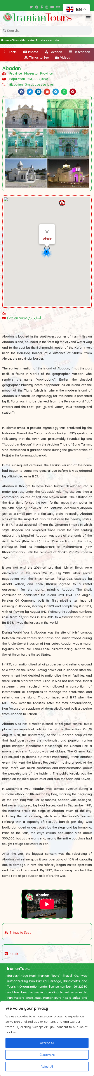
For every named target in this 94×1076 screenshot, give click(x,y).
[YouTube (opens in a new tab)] (52, 7)
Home (5, 40)
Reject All (47, 1067)
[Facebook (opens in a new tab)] (37, 7)
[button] (88, 17)
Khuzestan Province (34, 40)
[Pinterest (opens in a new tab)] (42, 7)
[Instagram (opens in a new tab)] (46, 7)
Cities (15, 40)
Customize (47, 1055)
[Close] (47, 231)
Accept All (47, 1043)
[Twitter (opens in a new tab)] (31, 7)
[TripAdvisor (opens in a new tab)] (58, 7)
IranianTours (18, 968)
